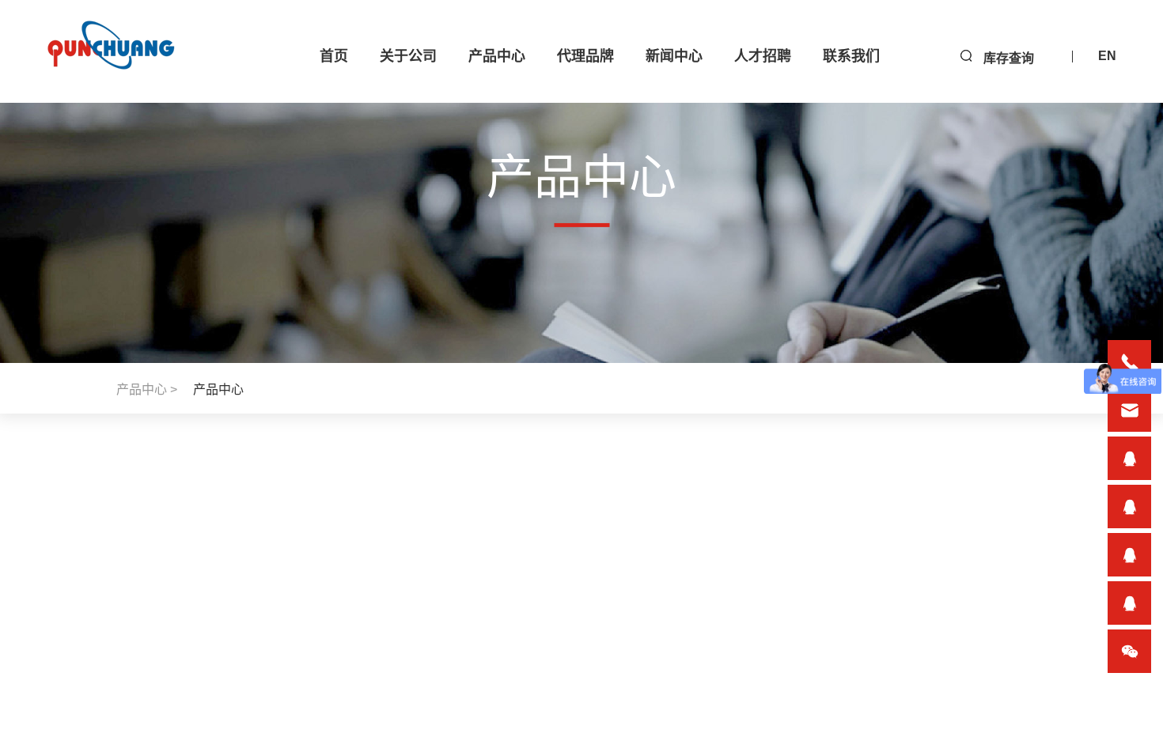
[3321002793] (1129, 458)
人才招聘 (762, 56)
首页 (334, 56)
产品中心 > (146, 389)
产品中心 (496, 56)
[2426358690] (1129, 554)
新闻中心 (674, 56)
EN (1107, 56)
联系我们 (851, 56)
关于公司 (408, 56)
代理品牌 (585, 56)
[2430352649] (1129, 506)
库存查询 (1008, 58)
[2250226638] (1129, 603)
